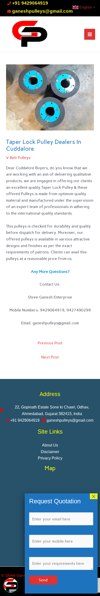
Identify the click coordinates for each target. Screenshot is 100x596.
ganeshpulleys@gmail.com (42, 11)
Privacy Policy (50, 458)
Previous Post (50, 342)
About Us (50, 445)
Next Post (50, 357)
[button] (10, 585)
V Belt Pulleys (18, 157)
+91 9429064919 (30, 3)
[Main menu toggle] (89, 34)
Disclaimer (50, 451)
